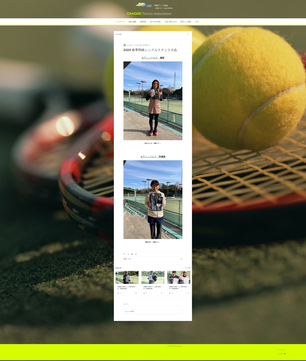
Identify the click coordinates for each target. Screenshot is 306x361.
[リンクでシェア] (136, 254)
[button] (186, 22)
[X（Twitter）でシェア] (128, 254)
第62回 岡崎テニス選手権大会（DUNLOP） (126, 287)
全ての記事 (118, 34)
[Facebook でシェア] (124, 254)
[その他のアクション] (181, 45)
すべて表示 (187, 268)
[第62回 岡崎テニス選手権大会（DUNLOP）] (127, 277)
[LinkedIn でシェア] (132, 254)
